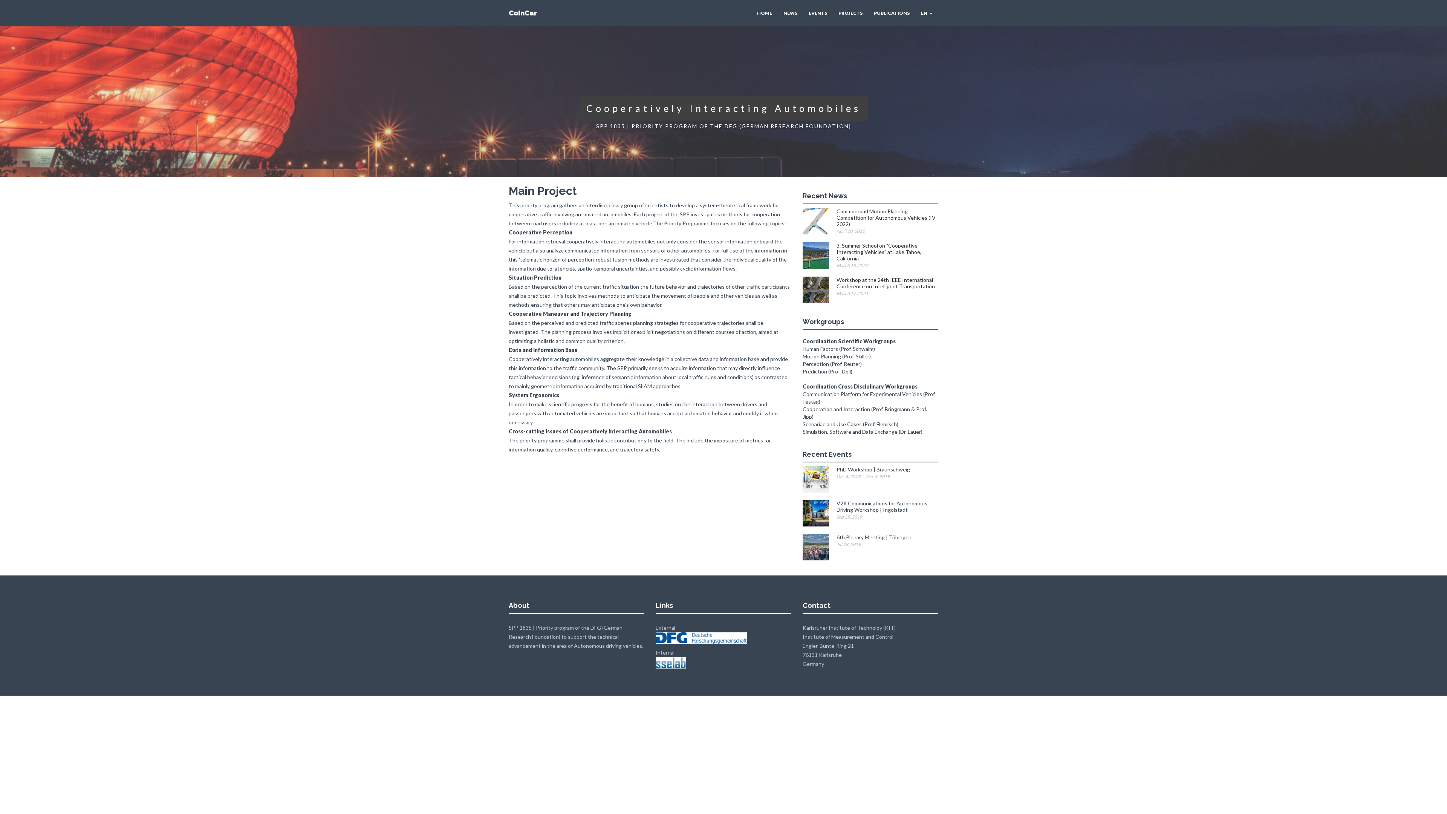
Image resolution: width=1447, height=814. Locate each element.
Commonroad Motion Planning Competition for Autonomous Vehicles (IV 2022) (886, 217)
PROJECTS (850, 13)
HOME (764, 13)
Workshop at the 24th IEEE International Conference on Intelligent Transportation (886, 283)
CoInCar (523, 13)
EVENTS (818, 13)
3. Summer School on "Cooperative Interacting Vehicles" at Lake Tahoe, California (879, 252)
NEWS (790, 13)
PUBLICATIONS (892, 13)
